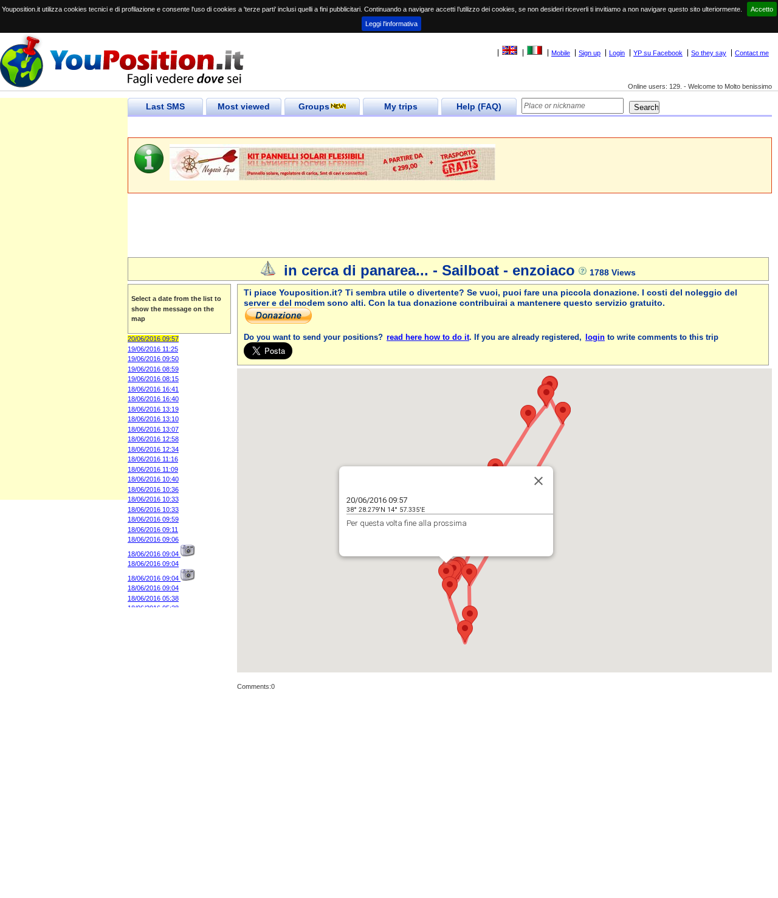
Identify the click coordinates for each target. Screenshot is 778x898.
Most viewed (244, 106)
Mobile (560, 53)
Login (617, 53)
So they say (708, 53)
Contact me (752, 53)
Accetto (762, 9)
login (595, 337)
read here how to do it (428, 337)
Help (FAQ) (478, 106)
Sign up (590, 53)
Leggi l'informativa (391, 23)
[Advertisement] (349, 127)
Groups (313, 106)
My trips (401, 106)
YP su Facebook (658, 53)
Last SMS (165, 106)
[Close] (538, 481)
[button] (446, 574)
